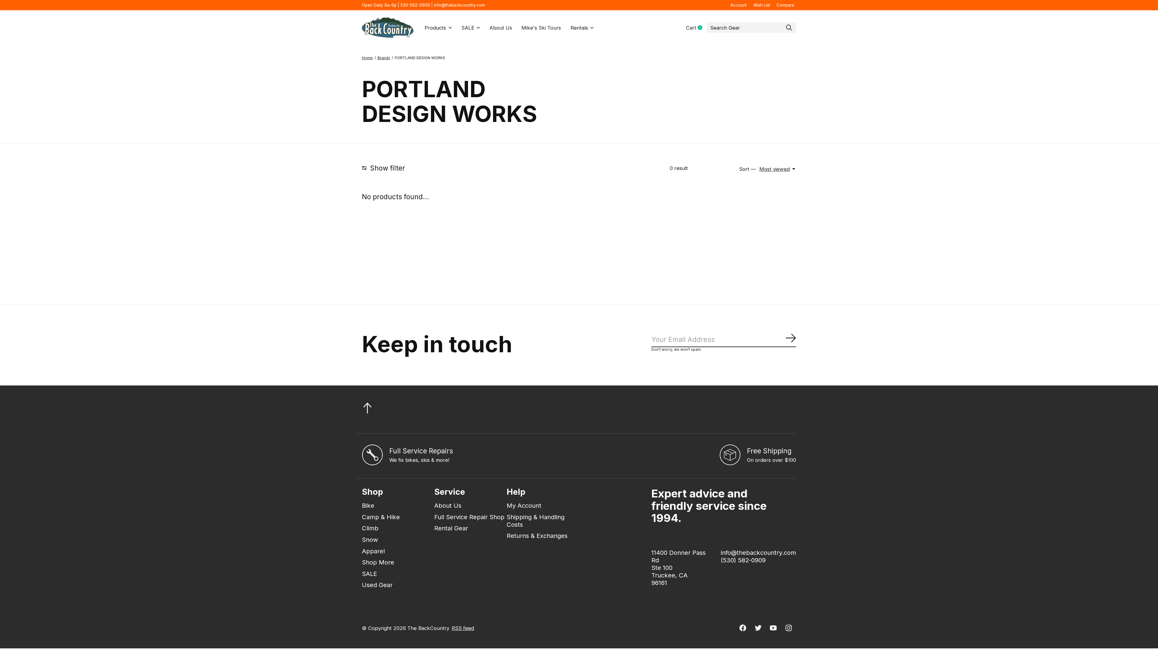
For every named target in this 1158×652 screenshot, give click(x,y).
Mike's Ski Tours (541, 28)
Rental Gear (451, 528)
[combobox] (751, 27)
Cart (696, 28)
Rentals (579, 28)
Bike (368, 505)
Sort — (747, 169)
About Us (500, 28)
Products (435, 28)
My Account (524, 505)
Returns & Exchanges (537, 535)
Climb (370, 528)
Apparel (373, 551)
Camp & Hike (381, 517)
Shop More (378, 562)
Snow (370, 539)
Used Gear (377, 585)
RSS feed (463, 628)
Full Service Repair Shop (469, 517)
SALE (467, 28)
